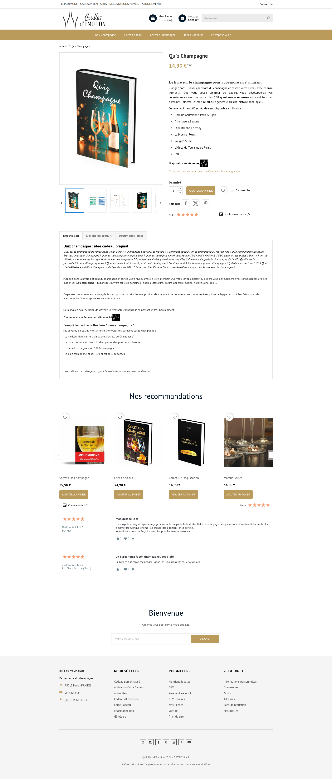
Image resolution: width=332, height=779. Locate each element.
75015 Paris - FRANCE (78, 685)
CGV (171, 687)
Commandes (231, 687)
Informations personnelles (240, 681)
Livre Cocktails (123, 478)
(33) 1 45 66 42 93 (76, 700)
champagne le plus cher (129, 255)
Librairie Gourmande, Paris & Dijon (195, 115)
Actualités (120, 693)
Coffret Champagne (163, 35)
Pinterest (205, 203)
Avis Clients (176, 705)
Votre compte (234, 671)
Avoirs (227, 693)
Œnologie (120, 716)
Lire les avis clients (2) (236, 214)
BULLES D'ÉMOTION (71, 671)
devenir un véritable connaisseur (118, 310)
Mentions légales (179, 681)
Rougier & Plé (183, 141)
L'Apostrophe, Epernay (188, 128)
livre (205, 294)
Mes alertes (231, 711)
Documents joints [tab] (131, 235)
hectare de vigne (198, 263)
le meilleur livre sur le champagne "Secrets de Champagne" (99, 336)
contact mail (72, 692)
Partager (185, 203)
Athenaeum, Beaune (187, 121)
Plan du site (176, 716)
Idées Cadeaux (193, 35)
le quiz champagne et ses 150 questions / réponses (95, 354)
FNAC (178, 154)
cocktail (124, 263)
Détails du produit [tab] (99, 235)
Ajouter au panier (201, 190)
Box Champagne (105, 35)
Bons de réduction (235, 705)
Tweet (195, 203)
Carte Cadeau (133, 35)
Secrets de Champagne (74, 478)
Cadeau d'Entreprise (126, 699)
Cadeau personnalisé (127, 681)
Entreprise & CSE (222, 35)
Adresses (229, 699)
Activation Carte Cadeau (129, 687)
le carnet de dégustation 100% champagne (90, 348)
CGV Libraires (177, 699)
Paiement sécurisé (180, 693)
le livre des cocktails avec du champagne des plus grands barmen (103, 342)
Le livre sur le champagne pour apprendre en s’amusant (215, 82)
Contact (193, 20)
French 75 (253, 263)
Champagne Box (124, 711)
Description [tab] (71, 235)
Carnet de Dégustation (184, 478)
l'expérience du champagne (76, 678)
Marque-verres (233, 478)
